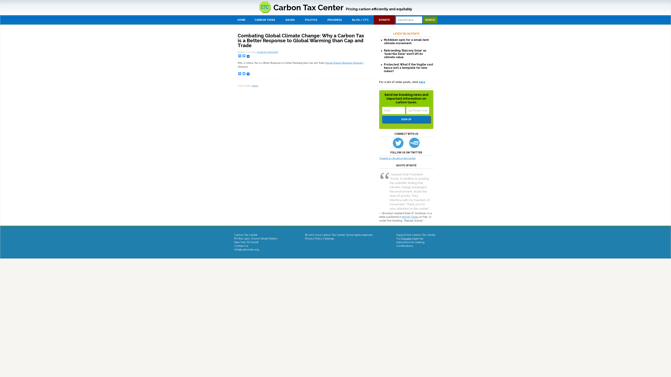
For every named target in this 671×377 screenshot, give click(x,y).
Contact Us (241, 245)
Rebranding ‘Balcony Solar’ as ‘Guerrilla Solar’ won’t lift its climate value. (405, 54)
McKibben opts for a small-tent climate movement (406, 41)
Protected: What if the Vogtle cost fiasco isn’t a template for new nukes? (408, 68)
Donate (406, 238)
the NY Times (410, 217)
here (422, 82)
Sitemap (329, 238)
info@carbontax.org (246, 249)
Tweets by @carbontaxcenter (397, 158)
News (255, 86)
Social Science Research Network (344, 62)
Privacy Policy (313, 238)
